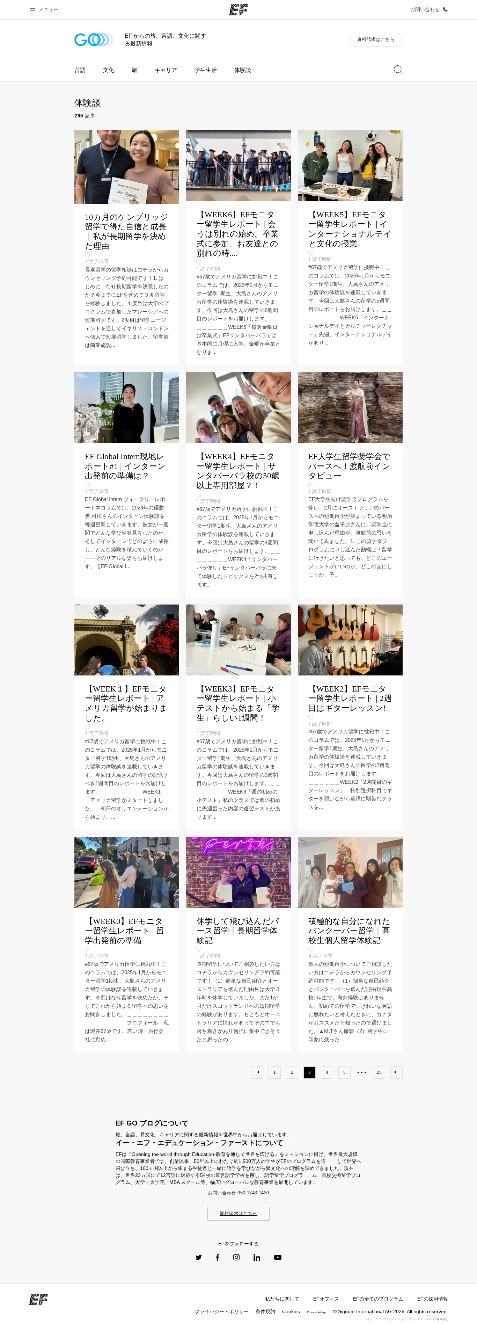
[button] (45, 9)
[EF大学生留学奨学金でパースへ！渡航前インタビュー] (350, 485)
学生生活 (206, 70)
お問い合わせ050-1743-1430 (238, 1192)
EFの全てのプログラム (378, 1299)
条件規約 (265, 1311)
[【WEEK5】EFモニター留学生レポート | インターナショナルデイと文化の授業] (350, 247)
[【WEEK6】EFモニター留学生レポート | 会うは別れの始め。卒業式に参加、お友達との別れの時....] (238, 247)
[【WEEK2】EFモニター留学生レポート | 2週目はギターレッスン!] (350, 717)
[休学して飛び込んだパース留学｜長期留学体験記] (238, 944)
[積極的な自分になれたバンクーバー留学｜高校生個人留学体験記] (350, 944)
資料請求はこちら (376, 39)
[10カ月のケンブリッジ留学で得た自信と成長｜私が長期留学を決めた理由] (126, 247)
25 (379, 1072)
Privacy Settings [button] (316, 1312)
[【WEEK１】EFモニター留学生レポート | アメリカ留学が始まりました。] (126, 717)
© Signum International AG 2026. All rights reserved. (390, 1311)
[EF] (238, 9)
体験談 (242, 70)
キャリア (166, 70)
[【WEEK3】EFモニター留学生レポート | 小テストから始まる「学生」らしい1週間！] (238, 717)
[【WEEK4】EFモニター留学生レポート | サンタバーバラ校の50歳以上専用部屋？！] (238, 485)
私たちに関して (282, 1299)
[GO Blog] (93, 39)
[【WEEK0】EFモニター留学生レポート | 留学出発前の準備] (126, 944)
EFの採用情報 (432, 1299)
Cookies (291, 1311)
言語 (80, 70)
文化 (108, 70)
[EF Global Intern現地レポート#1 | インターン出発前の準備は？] (126, 485)
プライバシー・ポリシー (222, 1311)
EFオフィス (326, 1299)
